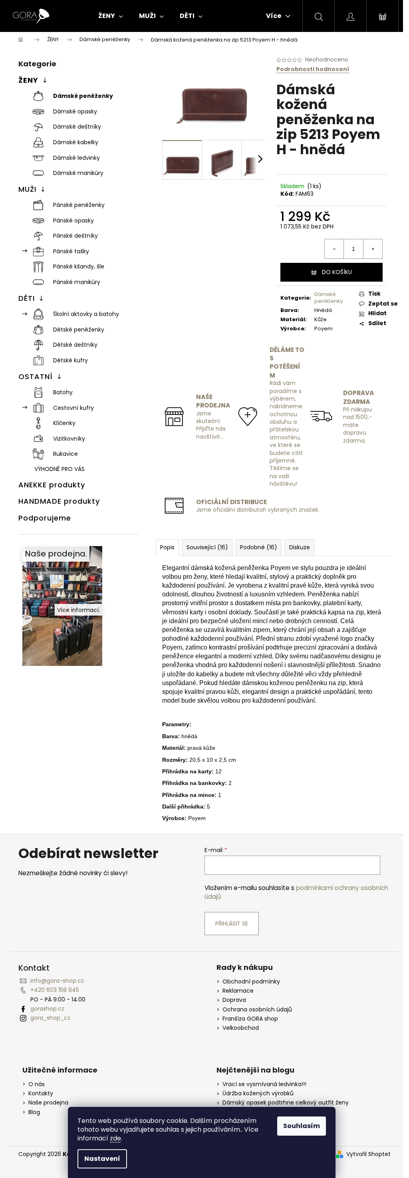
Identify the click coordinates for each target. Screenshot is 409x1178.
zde (115, 1138)
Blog (34, 1112)
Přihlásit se (231, 924)
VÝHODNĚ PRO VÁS (59, 469)
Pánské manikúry (76, 282)
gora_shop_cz (50, 1018)
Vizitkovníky (69, 439)
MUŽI (27, 189)
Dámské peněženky (83, 96)
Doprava (234, 1000)
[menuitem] (110, 16)
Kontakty (40, 1093)
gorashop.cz (47, 1009)
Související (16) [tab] (207, 547)
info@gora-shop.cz (57, 981)
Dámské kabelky (75, 142)
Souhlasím (301, 1125)
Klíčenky (64, 423)
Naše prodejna (48, 1102)
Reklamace (238, 991)
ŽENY (28, 80)
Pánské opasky (73, 220)
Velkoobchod (240, 1028)
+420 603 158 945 (54, 990)
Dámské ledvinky (76, 158)
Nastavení (102, 1158)
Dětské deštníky (75, 345)
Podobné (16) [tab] (258, 547)
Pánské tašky (71, 251)
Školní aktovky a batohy (86, 314)
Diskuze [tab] (299, 547)
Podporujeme (44, 518)
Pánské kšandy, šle (78, 266)
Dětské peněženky (78, 330)
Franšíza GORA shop (250, 1019)
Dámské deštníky (77, 127)
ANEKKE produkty (51, 485)
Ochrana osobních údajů (257, 1009)
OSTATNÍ (35, 376)
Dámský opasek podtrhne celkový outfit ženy (285, 1102)
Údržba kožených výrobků (258, 1093)
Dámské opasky (75, 111)
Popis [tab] (167, 547)
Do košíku (337, 272)
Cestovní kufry (73, 408)
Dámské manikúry (78, 173)
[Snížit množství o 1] (334, 248)
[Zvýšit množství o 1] (372, 248)
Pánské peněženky (79, 205)
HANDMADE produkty (59, 501)
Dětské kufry (70, 360)
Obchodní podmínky (251, 981)
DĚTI (26, 298)
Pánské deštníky (75, 236)
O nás (36, 1084)
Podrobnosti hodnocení (312, 69)
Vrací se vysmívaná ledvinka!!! (264, 1084)
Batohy (63, 392)
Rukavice (65, 454)
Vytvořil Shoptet (368, 1154)
